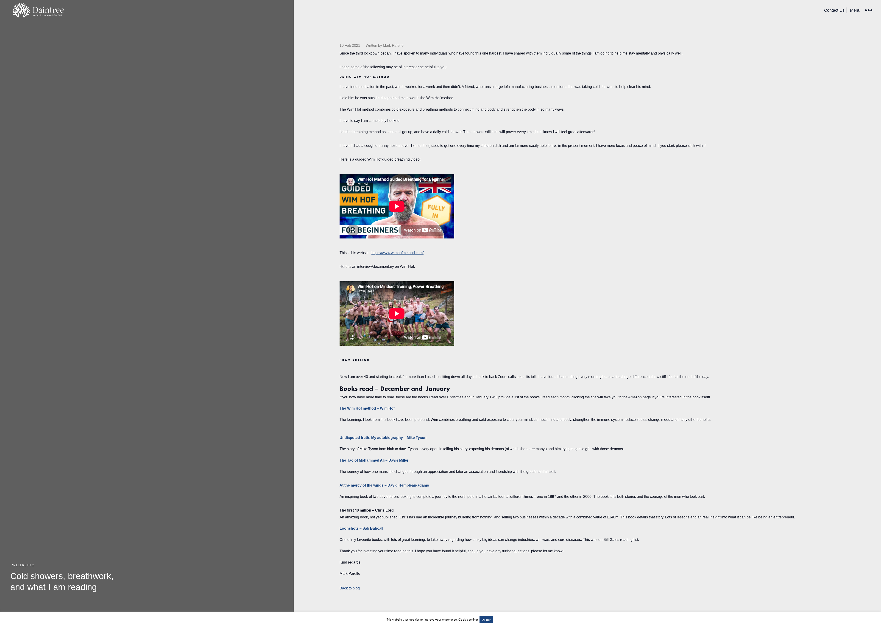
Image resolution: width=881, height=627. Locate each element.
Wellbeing (23, 565)
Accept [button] (486, 620)
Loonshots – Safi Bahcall (361, 528)
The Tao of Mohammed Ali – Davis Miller (374, 460)
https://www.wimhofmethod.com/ (397, 253)
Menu (855, 10)
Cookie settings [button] (468, 619)
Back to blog (350, 588)
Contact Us (834, 10)
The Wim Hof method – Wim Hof (368, 408)
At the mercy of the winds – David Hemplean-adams (385, 485)
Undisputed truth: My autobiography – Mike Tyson (383, 438)
